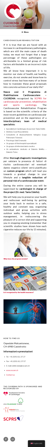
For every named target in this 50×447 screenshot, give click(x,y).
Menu (26, 32)
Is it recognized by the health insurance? (18, 292)
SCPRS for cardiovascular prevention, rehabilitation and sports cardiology (25, 101)
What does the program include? (15, 259)
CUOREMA (11, 23)
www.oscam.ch (12, 370)
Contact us (10, 375)
